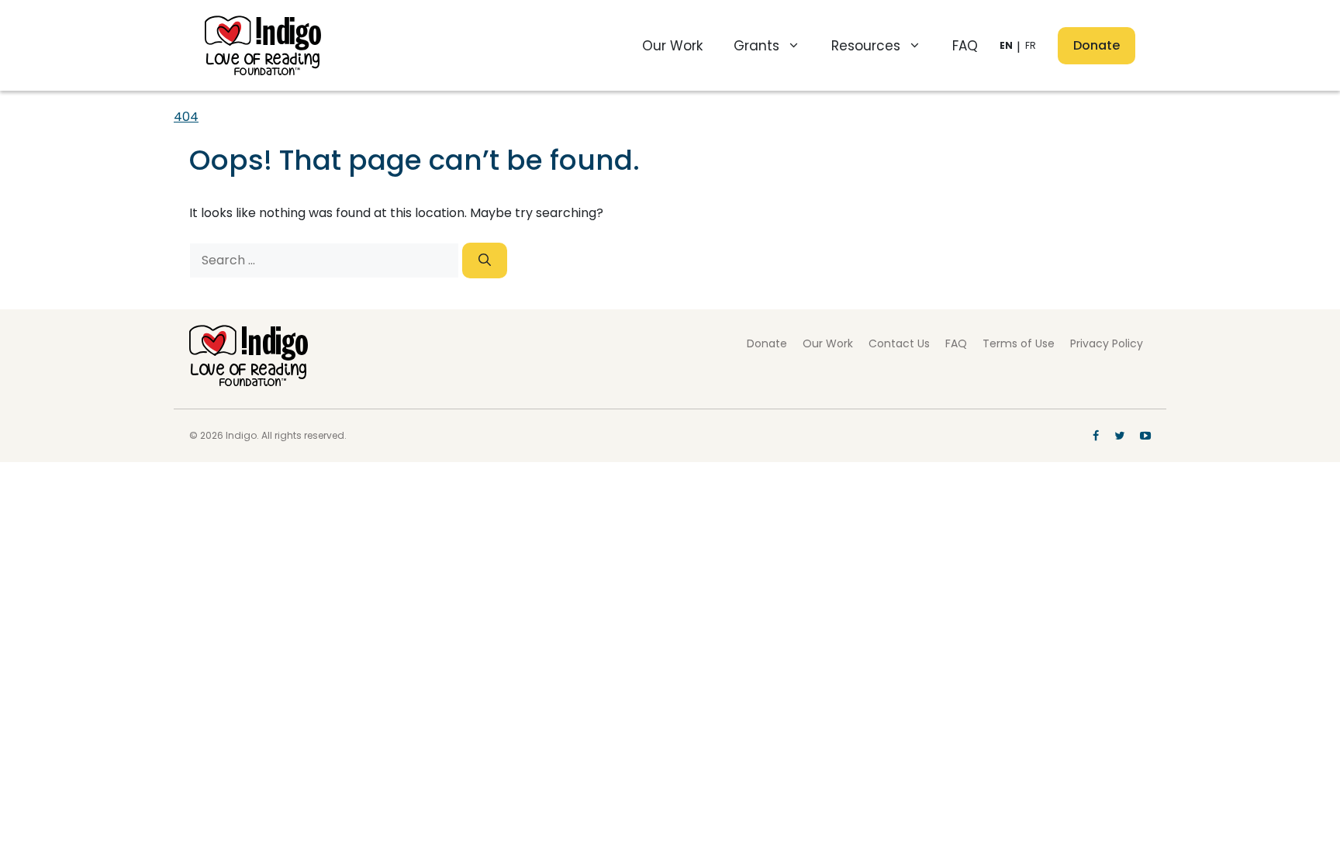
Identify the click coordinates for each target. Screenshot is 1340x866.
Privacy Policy (1106, 343)
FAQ (965, 45)
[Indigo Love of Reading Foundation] (248, 382)
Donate (1096, 45)
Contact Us (899, 343)
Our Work (672, 45)
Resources (865, 45)
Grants (756, 45)
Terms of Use (1019, 343)
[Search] (484, 260)
